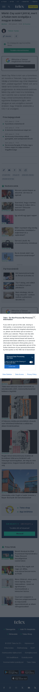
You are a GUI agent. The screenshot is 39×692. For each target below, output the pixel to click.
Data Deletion (7, 374)
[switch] (31, 362)
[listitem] (18, 357)
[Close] (35, 318)
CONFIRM (12, 366)
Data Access (19, 374)
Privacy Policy (32, 374)
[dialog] (19, 346)
